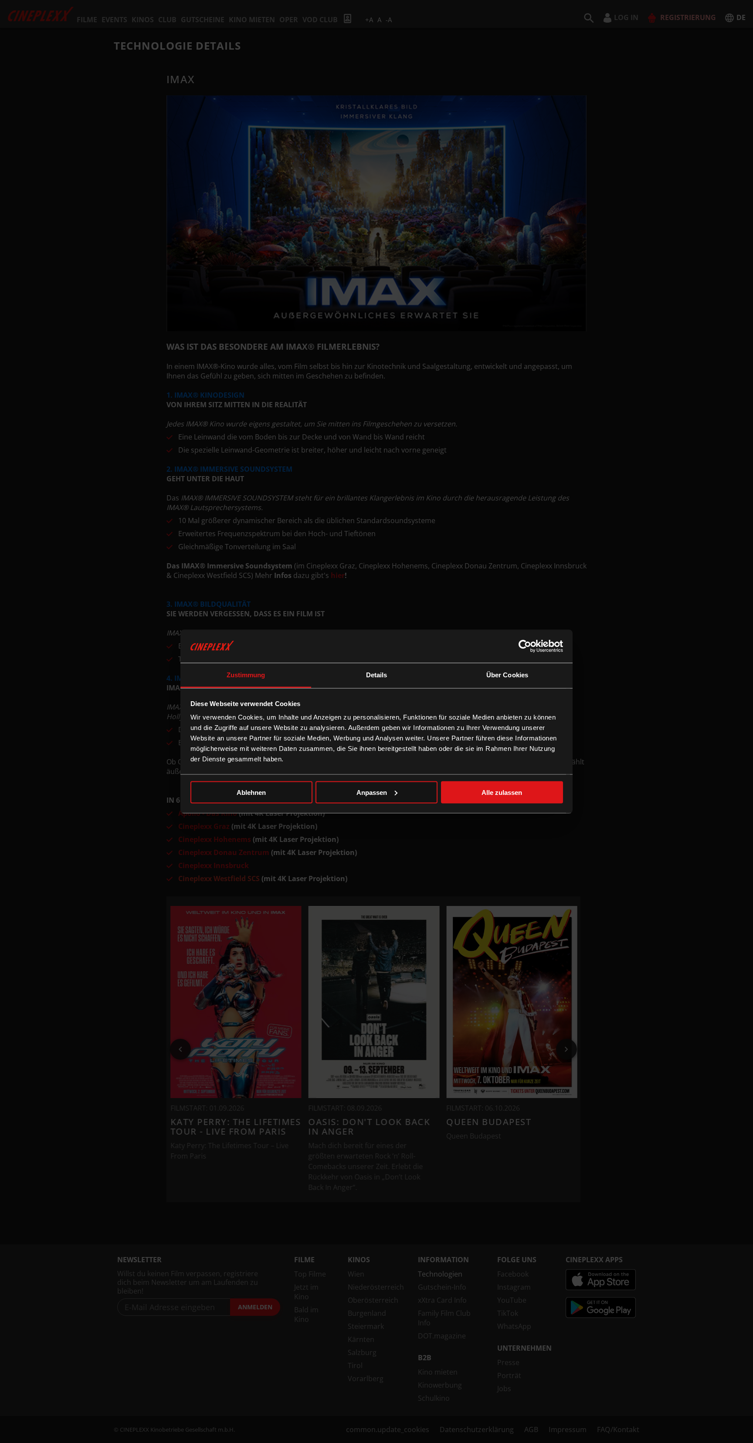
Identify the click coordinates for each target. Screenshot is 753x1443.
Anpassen (371, 792)
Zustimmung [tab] (246, 675)
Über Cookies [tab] (507, 675)
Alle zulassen (502, 792)
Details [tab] (376, 675)
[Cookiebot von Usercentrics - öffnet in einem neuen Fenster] (525, 645)
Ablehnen (251, 792)
